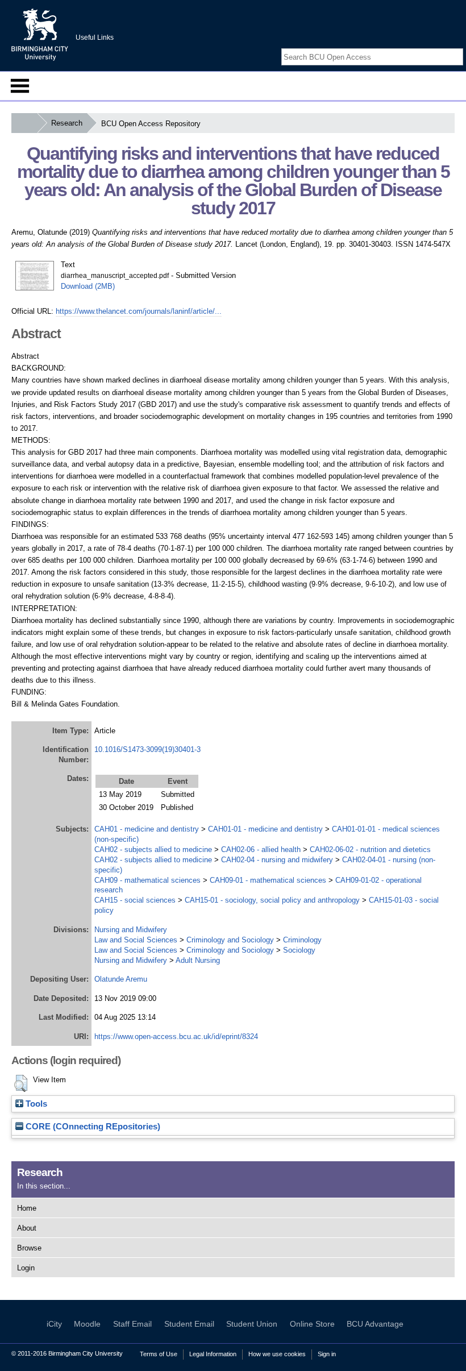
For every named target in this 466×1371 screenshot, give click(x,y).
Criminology (302, 940)
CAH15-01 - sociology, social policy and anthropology (272, 900)
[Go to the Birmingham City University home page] (39, 34)
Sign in (327, 1354)
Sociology (299, 950)
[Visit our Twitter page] (444, 47)
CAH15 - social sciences (135, 900)
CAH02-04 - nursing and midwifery (277, 859)
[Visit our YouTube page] (457, 47)
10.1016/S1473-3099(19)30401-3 (147, 749)
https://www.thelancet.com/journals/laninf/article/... (139, 311)
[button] (20, 1083)
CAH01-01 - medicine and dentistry (265, 829)
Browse (29, 1248)
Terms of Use (158, 1354)
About (26, 1228)
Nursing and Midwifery (130, 929)
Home (26, 1208)
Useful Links (95, 37)
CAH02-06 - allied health (261, 849)
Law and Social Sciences (135, 940)
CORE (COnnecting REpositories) (91, 1126)
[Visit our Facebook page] (430, 47)
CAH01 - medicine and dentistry (146, 829)
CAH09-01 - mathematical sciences (268, 880)
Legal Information (212, 1354)
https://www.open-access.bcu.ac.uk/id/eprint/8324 (176, 1036)
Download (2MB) (88, 286)
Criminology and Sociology (230, 940)
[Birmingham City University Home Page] (24, 123)
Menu (20, 85)
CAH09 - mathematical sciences (147, 880)
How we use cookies (277, 1354)
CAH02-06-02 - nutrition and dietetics (370, 849)
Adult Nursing (198, 960)
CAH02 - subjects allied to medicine (153, 849)
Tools (35, 1103)
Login (26, 1268)
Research (66, 123)
